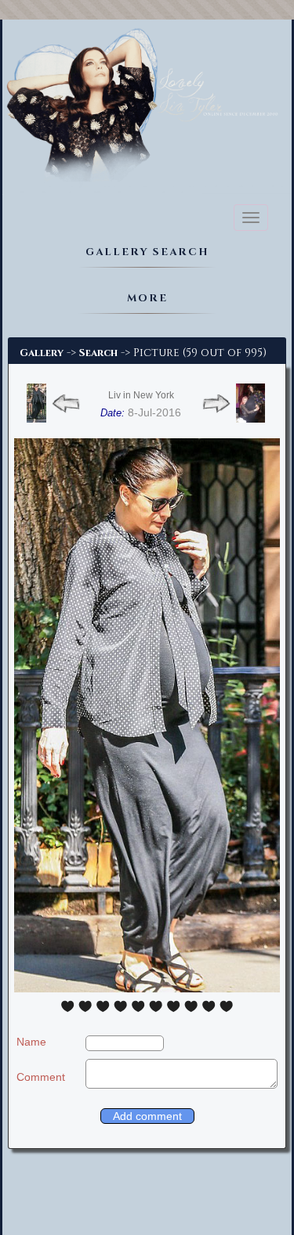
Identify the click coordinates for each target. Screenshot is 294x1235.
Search (98, 353)
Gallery (42, 353)
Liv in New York (141, 395)
